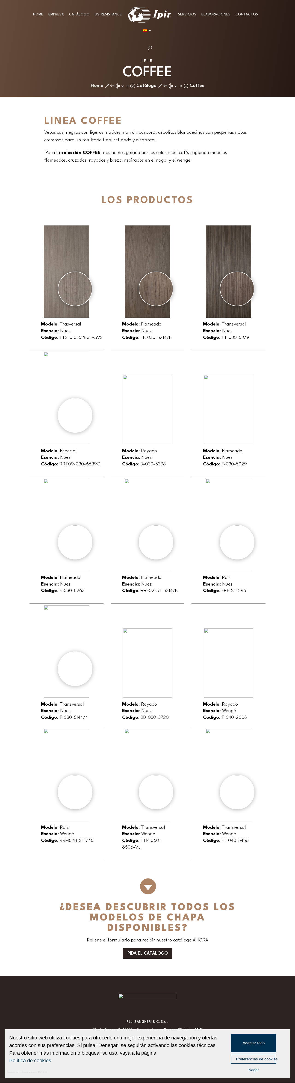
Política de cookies (30, 1060)
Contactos (247, 14)
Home (38, 14)
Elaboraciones (215, 14)
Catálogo (79, 14)
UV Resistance (108, 14)
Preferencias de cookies (256, 1059)
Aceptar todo (254, 1043)
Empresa (56, 14)
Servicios (187, 14)
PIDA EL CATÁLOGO (147, 953)
